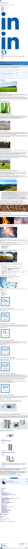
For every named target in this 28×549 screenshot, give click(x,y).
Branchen (2, 8)
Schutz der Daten (3, 545)
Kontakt (2, 489)
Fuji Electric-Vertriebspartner (4, 495)
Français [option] (4, 56)
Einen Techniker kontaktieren (11, 521)
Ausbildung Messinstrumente (4, 508)
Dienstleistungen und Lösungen (3, 504)
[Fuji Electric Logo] (3, 514)
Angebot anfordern (3, 466)
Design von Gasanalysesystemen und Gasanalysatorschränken (8, 506)
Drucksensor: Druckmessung (4, 497)
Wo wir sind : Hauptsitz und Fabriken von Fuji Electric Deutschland (8, 494)
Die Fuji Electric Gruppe (4, 493)
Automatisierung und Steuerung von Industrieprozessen (7, 502)
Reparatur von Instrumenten (4, 512)
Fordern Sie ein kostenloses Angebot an (4, 474)
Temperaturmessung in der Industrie (5, 499)
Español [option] (14, 56)
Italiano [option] (18, 56)
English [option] (7, 56)
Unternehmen (2, 10)
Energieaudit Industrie (3, 505)
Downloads (2, 9)
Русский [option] (21, 56)
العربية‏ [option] (11, 56)
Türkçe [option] (25, 56)
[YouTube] (1, 542)
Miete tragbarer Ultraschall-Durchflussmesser (6, 510)
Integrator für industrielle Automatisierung (5, 509)
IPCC (2, 157)
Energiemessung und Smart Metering (5, 500)
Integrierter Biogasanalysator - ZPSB (8, 452)
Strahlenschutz (3, 501)
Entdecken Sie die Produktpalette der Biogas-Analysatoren (15, 474)
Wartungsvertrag (3, 507)
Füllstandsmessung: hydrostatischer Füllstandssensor (7, 498)
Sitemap (2, 544)
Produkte (2, 7)
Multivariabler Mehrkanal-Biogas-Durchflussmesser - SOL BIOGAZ (13, 463)
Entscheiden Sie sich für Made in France (5, 492)
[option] (3, 56)
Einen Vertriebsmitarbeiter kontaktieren (4, 521)
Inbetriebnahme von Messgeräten (5, 511)
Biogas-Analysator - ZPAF (6, 440)
